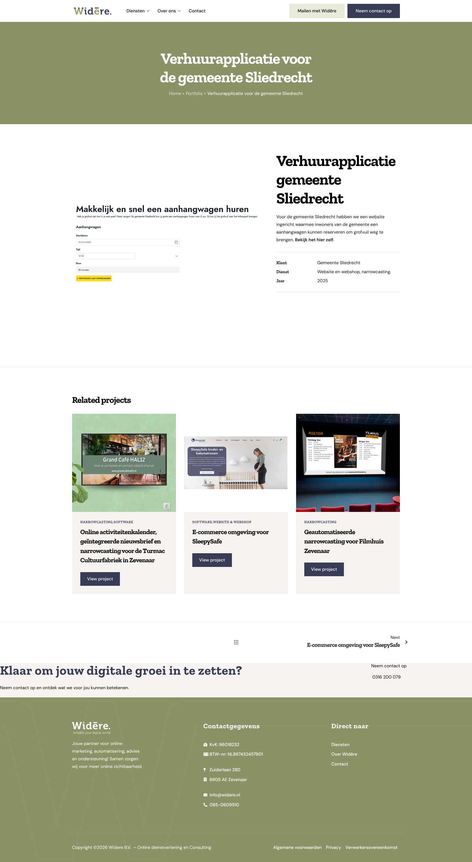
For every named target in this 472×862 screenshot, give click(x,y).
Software (123, 522)
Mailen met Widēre (317, 11)
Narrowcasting (96, 522)
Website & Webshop (232, 522)
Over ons (167, 11)
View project (100, 579)
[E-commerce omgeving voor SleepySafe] (236, 462)
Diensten (135, 11)
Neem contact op (374, 11)
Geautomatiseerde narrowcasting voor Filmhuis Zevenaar (344, 541)
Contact (197, 11)
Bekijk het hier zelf (314, 240)
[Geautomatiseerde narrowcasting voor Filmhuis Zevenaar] (348, 462)
